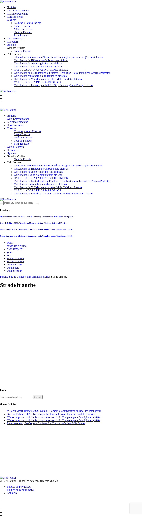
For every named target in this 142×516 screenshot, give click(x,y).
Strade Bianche (22, 26)
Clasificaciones (15, 16)
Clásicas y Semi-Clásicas (27, 22)
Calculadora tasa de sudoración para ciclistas (38, 66)
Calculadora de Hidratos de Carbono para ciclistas (41, 60)
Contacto (12, 492)
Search (37, 397)
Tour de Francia (22, 50)
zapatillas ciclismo (17, 245)
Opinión (11, 44)
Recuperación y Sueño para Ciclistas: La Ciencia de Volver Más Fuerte (46, 423)
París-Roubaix (21, 35)
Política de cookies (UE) (20, 489)
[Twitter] (1, 100)
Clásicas (11, 19)
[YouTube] (1, 94)
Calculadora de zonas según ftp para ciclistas (38, 63)
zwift (9, 242)
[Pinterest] (1, 106)
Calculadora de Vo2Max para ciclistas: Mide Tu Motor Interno (48, 79)
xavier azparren (15, 258)
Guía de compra (15, 38)
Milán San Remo (23, 29)
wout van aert (14, 264)
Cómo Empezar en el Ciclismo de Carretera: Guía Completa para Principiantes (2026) (36, 229)
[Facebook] (1, 97)
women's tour (14, 270)
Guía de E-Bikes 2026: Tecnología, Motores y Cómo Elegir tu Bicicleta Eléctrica (33, 223)
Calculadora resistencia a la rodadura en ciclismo (40, 75)
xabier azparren (15, 261)
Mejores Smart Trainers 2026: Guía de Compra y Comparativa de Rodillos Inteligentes (36, 217)
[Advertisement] (71, 316)
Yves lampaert (14, 248)
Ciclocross (12, 41)
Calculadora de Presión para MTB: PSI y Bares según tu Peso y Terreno (53, 85)
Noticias (11, 7)
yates (9, 252)
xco (9, 255)
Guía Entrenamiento (18, 10)
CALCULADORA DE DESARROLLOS (37, 82)
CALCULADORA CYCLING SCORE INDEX (41, 69)
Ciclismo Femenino (17, 13)
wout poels (13, 267)
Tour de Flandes (23, 32)
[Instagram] (1, 103)
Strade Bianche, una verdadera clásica (29, 276)
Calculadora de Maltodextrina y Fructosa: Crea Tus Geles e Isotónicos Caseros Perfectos (62, 72)
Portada (4, 276)
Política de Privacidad (19, 486)
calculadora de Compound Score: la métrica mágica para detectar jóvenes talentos (58, 57)
